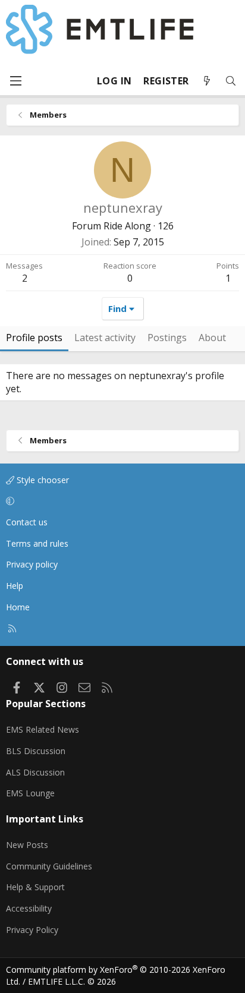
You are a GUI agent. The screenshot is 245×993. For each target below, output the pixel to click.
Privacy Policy (32, 929)
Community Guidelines (49, 866)
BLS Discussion (35, 750)
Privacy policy (32, 564)
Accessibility (29, 908)
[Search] (231, 81)
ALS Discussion (35, 772)
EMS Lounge (30, 793)
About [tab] (212, 337)
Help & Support (35, 887)
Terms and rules (37, 543)
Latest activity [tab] (105, 337)
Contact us (27, 522)
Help (14, 585)
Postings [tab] (167, 337)
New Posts (27, 844)
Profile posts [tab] (34, 337)
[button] (120, 501)
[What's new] (207, 81)
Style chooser (41, 480)
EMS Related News (42, 729)
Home (18, 607)
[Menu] (15, 81)
